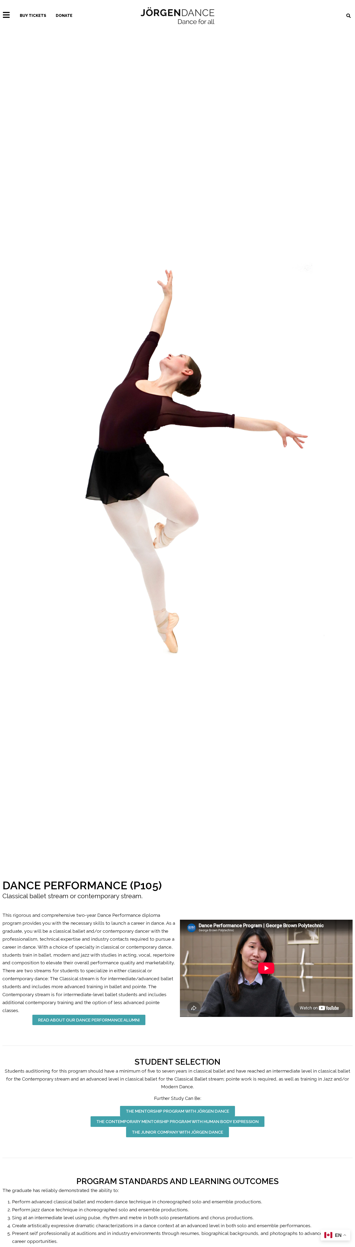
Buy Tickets (33, 15)
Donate (64, 15)
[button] (88, 1020)
